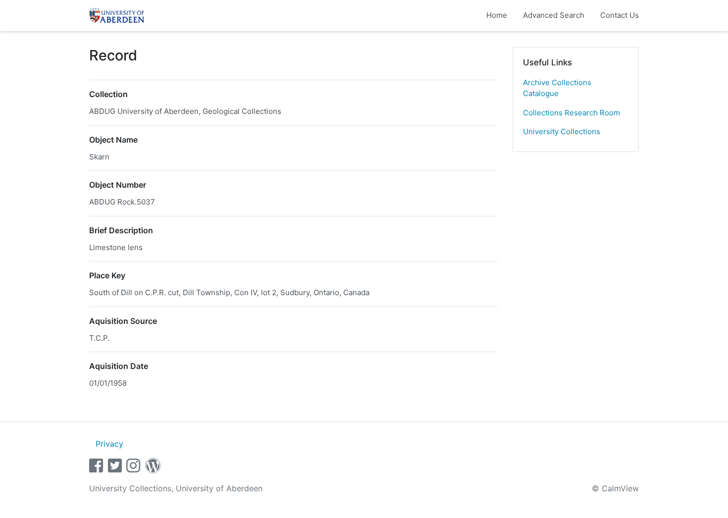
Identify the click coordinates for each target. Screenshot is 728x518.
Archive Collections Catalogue (557, 88)
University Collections (561, 131)
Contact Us (619, 15)
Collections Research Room (571, 112)
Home (496, 15)
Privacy (109, 444)
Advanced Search (553, 15)
